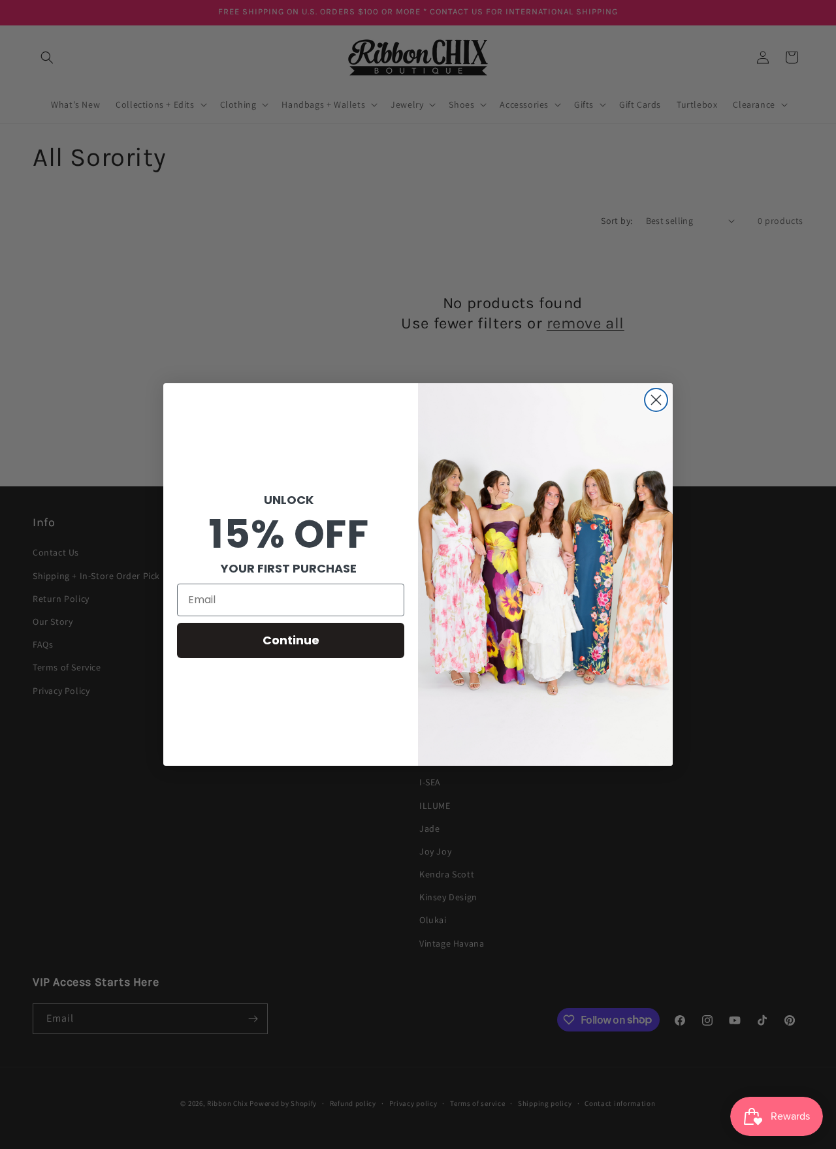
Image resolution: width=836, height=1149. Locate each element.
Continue (291, 640)
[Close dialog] (656, 399)
